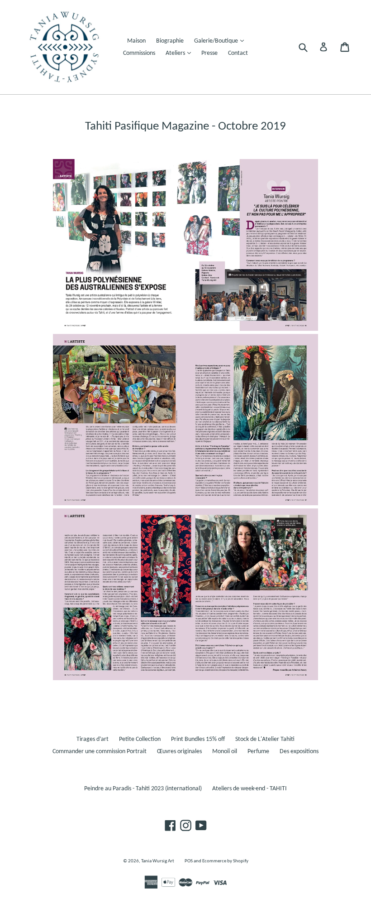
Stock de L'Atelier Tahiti (265, 739)
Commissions (139, 53)
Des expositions (299, 751)
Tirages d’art (92, 739)
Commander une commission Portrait (99, 751)
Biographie (170, 41)
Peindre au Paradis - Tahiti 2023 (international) (143, 788)
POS (189, 861)
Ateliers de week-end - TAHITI (249, 788)
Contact (238, 53)
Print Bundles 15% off (198, 739)
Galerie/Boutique (221, 40)
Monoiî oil (224, 751)
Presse (209, 53)
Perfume (258, 751)
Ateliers (180, 53)
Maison (136, 41)
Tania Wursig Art (157, 861)
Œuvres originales (179, 751)
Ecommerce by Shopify (225, 861)
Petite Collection (140, 739)
